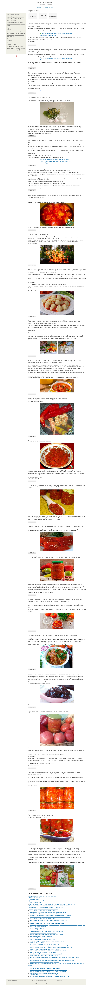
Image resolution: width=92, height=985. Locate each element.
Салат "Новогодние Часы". (35, 902)
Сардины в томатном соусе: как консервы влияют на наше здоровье (47, 923)
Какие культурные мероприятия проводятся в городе (43, 910)
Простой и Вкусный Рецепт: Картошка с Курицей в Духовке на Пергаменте (48, 920)
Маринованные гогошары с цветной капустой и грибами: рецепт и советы (54, 195)
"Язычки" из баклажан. (34, 897)
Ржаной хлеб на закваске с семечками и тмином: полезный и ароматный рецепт (49, 905)
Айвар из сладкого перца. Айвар (39, 441)
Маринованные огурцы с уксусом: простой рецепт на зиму (49, 101)
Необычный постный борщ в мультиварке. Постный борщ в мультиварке (48, 971)
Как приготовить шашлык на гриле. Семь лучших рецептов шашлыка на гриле (49, 976)
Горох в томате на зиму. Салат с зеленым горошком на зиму (49, 712)
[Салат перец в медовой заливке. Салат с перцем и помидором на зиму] (57, 876)
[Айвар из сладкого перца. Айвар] (57, 456)
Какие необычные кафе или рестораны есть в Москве (43, 933)
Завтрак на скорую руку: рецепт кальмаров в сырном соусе (44, 962)
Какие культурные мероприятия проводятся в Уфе (42, 918)
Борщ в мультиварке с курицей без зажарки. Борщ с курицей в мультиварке (48, 970)
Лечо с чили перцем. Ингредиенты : (40, 815)
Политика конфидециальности (37, 982)
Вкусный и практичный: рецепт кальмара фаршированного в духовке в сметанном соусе (52, 960)
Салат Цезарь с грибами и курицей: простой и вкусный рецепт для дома (48, 913)
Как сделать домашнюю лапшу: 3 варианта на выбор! (42, 896)
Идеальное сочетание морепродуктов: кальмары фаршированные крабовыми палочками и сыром (54, 957)
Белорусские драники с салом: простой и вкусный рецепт (44, 955)
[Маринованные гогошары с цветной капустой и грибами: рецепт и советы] (57, 214)
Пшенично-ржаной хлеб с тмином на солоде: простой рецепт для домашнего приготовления (52, 904)
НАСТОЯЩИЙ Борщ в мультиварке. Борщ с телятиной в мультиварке (47, 975)
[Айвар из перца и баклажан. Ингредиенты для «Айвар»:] (57, 419)
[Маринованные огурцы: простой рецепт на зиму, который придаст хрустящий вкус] (57, 161)
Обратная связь (59, 980)
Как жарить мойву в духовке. (37, 928)
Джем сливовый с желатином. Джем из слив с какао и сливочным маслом (54, 674)
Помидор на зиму (43, 16)
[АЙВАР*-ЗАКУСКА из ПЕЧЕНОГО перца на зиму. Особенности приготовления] (57, 541)
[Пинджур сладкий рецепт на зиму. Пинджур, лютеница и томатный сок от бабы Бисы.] (57, 502)
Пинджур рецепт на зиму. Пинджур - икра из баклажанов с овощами (52, 636)
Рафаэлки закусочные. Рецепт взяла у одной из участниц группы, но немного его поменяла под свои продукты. (57, 925)
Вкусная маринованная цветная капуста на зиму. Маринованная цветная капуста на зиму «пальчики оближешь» (54, 322)
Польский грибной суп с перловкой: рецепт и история (43, 952)
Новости (45, 7)
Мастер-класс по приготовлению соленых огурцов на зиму (44, 944)
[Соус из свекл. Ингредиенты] (57, 254)
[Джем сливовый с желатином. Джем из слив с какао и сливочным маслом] (57, 694)
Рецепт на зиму (53, 16)
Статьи (51, 7)
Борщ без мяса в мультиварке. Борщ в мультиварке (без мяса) (45, 968)
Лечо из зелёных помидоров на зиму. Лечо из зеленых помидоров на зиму (54, 557)
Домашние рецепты (46, 2)
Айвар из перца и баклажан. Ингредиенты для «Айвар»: (48, 399)
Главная (39, 7)
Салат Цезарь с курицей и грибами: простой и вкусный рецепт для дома (48, 912)
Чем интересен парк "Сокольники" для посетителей (42, 939)
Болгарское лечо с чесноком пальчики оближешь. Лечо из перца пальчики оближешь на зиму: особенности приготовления (54, 362)
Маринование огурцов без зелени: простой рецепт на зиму (49, 170)
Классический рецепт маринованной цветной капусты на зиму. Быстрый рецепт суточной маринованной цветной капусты (56, 271)
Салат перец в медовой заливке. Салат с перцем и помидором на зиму (53, 849)
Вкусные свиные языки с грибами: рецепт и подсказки (43, 967)
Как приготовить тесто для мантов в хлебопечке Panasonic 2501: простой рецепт (50, 917)
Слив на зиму (33, 16)
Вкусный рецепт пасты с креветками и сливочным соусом (44, 973)
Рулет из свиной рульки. (36, 938)
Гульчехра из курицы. (34, 899)
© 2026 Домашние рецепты (12, 980)
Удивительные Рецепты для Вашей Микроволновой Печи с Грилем (46, 931)
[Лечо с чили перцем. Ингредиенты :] (57, 830)
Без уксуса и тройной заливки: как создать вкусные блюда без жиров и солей (49, 946)
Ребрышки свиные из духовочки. (38, 926)
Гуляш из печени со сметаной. (36, 901)
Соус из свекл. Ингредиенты (38, 234)
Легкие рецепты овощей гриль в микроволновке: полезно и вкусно (46, 934)
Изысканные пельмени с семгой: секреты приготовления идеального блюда (16, 24)
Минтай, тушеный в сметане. (37, 942)
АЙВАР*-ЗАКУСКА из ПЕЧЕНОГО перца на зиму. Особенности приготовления (56, 527)
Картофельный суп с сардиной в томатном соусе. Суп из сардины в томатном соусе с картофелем (16, 48)
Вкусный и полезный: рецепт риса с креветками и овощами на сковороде (48, 950)
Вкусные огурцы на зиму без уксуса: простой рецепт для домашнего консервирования (51, 947)
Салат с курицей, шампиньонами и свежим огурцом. (43, 930)
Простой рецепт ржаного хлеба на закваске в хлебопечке (43, 909)
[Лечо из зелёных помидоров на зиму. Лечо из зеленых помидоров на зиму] (57, 570)
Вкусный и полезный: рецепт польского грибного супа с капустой (46, 954)
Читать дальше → (32, 45)
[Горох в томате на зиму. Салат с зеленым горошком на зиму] (57, 730)
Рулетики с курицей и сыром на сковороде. (40, 922)
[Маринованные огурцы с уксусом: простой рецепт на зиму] (57, 113)
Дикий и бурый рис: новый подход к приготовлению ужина (44, 949)
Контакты (33, 980)
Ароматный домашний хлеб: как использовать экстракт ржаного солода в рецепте (50, 915)
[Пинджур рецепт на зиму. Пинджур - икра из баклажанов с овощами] (57, 656)
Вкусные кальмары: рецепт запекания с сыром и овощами (44, 958)
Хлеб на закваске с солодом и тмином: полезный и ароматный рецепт (46, 907)
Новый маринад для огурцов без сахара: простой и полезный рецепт (47, 941)
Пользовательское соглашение (41, 980)
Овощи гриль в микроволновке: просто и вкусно (41, 936)
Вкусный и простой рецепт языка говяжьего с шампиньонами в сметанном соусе (15, 18)
